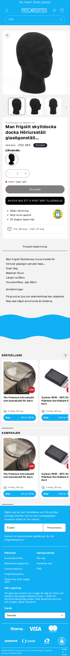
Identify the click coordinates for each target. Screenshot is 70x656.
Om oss (41, 558)
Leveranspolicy (13, 568)
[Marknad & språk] (54, 10)
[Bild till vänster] (3, 107)
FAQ (39, 568)
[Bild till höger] (66, 107)
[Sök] (61, 19)
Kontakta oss (44, 563)
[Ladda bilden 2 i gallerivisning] (35, 106)
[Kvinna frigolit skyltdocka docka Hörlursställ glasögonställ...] (11, 160)
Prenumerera (54, 527)
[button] (9, 10)
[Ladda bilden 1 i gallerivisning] (16, 106)
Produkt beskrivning (35, 246)
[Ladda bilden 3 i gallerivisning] (53, 106)
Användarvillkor (13, 558)
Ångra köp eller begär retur (17, 580)
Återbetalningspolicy (16, 563)
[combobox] (35, 19)
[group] (20, 391)
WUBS (64, 655)
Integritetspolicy (14, 573)
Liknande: (12, 150)
